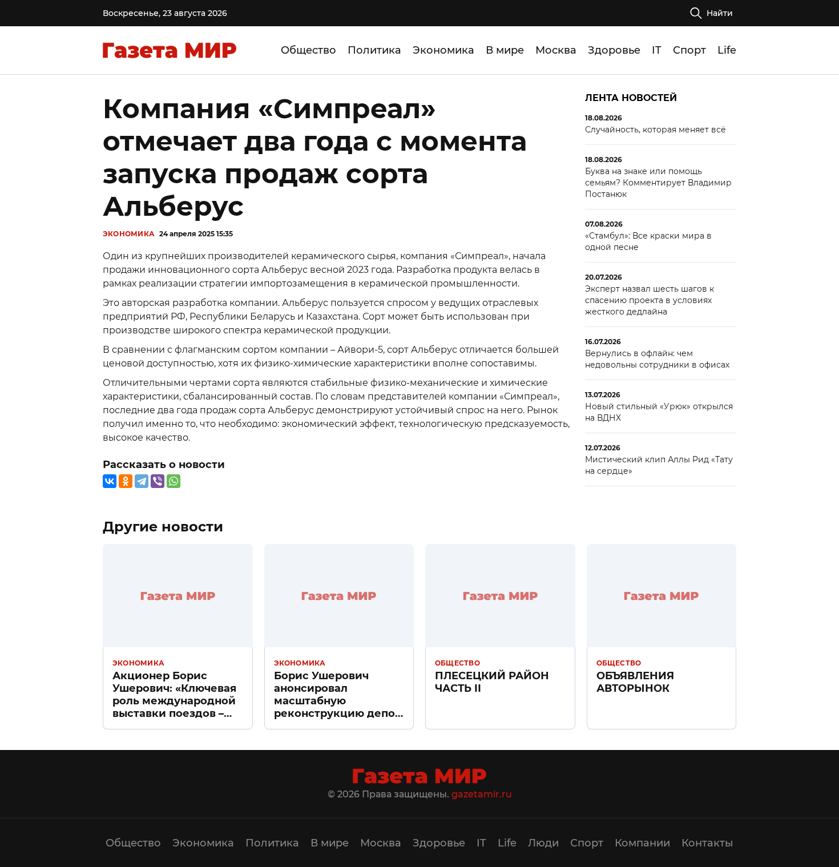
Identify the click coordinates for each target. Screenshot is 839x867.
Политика (374, 50)
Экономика (443, 50)
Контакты (707, 843)
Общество (308, 50)
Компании (642, 843)
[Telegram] (141, 481)
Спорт (689, 50)
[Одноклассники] (125, 481)
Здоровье (614, 50)
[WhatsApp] (173, 481)
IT (656, 50)
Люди (543, 843)
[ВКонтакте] (109, 481)
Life (726, 50)
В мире (505, 50)
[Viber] (157, 481)
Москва (555, 50)
